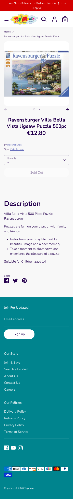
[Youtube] (13, 448)
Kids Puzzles (17, 149)
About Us (11, 376)
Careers (10, 389)
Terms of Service (16, 432)
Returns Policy (14, 418)
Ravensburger (14, 144)
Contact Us (12, 383)
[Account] (54, 17)
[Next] (67, 109)
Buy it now (36, 184)
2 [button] (39, 109)
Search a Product (16, 369)
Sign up (19, 334)
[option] (36, 73)
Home (7, 31)
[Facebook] (6, 448)
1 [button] (34, 109)
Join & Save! (12, 362)
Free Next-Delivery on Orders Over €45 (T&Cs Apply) (37, 5)
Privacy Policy (14, 425)
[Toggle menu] (4, 19)
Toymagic (29, 488)
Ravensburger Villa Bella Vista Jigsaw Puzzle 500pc (31, 36)
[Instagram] (20, 448)
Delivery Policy (15, 411)
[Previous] (5, 109)
